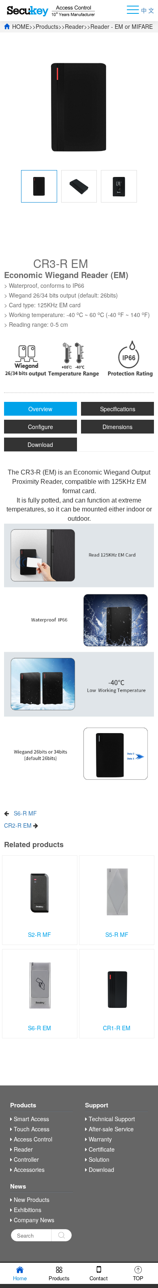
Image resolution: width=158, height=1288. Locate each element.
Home (20, 1278)
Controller (25, 1159)
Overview (40, 409)
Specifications (117, 409)
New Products (30, 1199)
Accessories (28, 1169)
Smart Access (30, 1119)
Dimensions (117, 427)
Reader (74, 26)
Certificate (101, 1149)
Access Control (32, 1139)
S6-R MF (25, 813)
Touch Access (30, 1129)
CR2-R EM (18, 825)
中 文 (147, 10)
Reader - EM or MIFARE (121, 26)
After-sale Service (110, 1129)
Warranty (99, 1139)
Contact (99, 1278)
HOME (20, 26)
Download (40, 444)
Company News (33, 1220)
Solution (98, 1159)
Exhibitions (26, 1210)
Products (47, 26)
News (18, 1186)
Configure (40, 427)
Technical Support (111, 1119)
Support (96, 1104)
